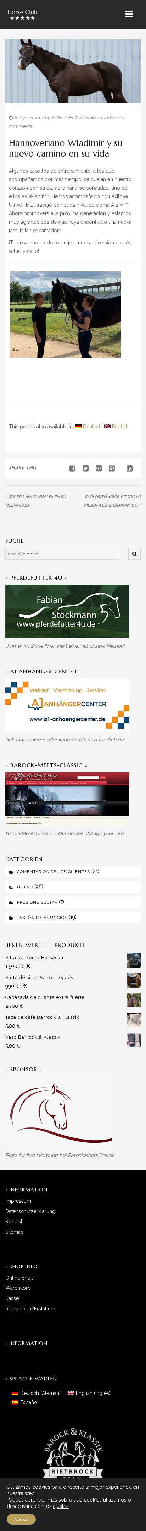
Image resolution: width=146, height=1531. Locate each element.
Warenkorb (18, 1288)
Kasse (12, 1298)
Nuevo (25, 887)
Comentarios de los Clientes (53, 872)
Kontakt (13, 1221)
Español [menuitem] (29, 1402)
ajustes (61, 1506)
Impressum (18, 1201)
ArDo (56, 117)
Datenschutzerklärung (30, 1211)
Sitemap (14, 1232)
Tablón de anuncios (95, 117)
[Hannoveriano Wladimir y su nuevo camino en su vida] (83, 468)
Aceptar (21, 1519)
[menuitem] (88, 426)
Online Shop (19, 1278)
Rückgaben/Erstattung (31, 1308)
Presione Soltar (37, 902)
